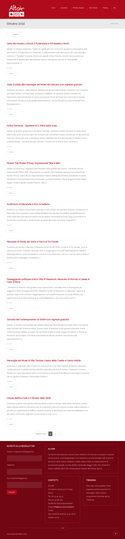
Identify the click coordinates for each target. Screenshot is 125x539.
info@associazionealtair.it (63, 507)
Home (53, 8)
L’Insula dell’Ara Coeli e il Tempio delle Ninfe (29, 398)
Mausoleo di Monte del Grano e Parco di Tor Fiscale (32, 241)
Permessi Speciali (78, 8)
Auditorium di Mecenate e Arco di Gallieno (28, 204)
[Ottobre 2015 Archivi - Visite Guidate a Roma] (16, 11)
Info (114, 8)
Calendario (64, 8)
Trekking (105, 8)
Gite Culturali (93, 8)
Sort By (15, 34)
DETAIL (11, 73)
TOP (62, 528)
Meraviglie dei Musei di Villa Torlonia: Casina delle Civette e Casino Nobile (44, 360)
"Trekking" (90, 500)
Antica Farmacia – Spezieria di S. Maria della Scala (32, 125)
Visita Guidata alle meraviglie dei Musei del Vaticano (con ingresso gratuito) (44, 84)
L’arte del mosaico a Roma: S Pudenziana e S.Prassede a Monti (38, 43)
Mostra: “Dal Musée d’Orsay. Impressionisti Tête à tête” (33, 163)
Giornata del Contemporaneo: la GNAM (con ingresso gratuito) (38, 319)
